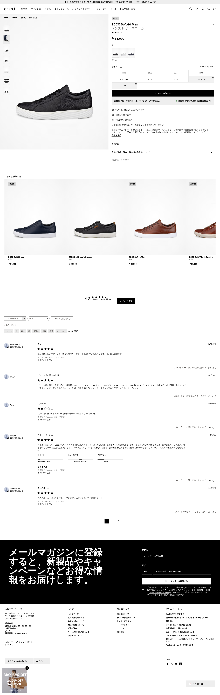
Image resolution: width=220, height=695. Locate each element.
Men (6, 18)
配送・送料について (76, 625)
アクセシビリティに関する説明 (178, 625)
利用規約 (169, 621)
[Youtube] (176, 663)
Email (145, 550)
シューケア (102, 9)
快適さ (36, 331)
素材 (23, 331)
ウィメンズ (36, 9)
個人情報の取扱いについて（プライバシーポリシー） (187, 618)
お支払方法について (76, 621)
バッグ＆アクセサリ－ (82, 9)
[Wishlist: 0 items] (209, 9)
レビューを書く (126, 301)
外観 (44, 331)
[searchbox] (13, 319)
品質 (51, 331)
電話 (144, 565)
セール (113, 9)
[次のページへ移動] (119, 520)
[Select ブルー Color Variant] (131, 53)
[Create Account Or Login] (197, 9)
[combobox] (39, 318)
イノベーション (123, 625)
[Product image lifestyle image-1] (6, 39)
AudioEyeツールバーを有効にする (179, 645)
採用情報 (120, 632)
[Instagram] (171, 663)
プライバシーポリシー (159, 592)
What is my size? (207, 67)
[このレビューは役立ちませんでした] (213, 368)
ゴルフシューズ (61, 9)
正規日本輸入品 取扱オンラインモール (181, 636)
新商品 (24, 9)
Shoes (14, 18)
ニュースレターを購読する (176, 581)
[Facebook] (167, 663)
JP (121, 67)
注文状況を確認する (76, 618)
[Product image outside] (6, 29)
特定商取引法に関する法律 (176, 628)
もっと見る (73, 331)
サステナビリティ (124, 621)
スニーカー (61, 331)
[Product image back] (6, 60)
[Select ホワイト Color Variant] (123, 53)
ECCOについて (123, 614)
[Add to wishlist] (212, 25)
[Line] (180, 663)
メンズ (48, 9)
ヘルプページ (73, 614)
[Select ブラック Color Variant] (115, 53)
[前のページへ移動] (100, 520)
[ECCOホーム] (9, 8)
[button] (163, 101)
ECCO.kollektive (127, 9)
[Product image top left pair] (6, 80)
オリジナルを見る (45, 360)
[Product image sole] (6, 70)
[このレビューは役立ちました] (209, 368)
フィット (8, 331)
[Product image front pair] (6, 91)
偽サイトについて (75, 636)
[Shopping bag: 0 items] (214, 9)
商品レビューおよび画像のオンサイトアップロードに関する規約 (190, 640)
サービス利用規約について (78, 632)
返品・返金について (76, 628)
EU (127, 67)
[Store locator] (203, 9)
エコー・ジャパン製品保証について (180, 632)
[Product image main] (6, 50)
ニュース (120, 628)
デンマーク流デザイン (126, 618)
